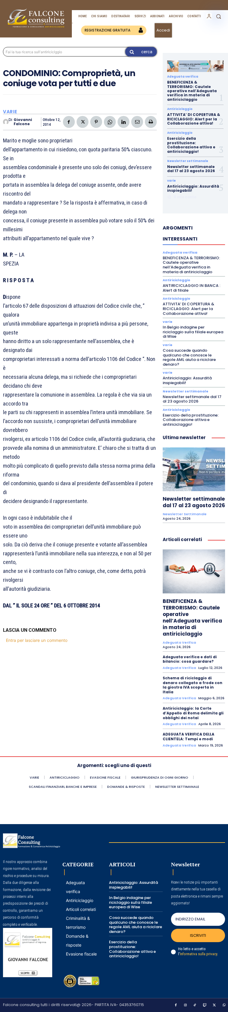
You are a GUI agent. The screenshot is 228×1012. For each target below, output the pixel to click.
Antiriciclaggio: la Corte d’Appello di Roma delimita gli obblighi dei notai (193, 713)
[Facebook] (69, 122)
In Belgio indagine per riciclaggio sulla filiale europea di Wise (193, 331)
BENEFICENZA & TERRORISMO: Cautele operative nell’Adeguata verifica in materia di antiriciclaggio (192, 91)
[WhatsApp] (110, 122)
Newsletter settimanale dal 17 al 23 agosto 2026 (191, 168)
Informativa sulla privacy (198, 954)
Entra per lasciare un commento (36, 640)
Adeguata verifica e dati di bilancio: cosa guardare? (190, 659)
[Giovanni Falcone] (6, 122)
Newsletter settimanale (187, 161)
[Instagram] (185, 1005)
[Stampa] (151, 122)
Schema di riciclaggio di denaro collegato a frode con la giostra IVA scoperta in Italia (192, 684)
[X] (82, 122)
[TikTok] (195, 1005)
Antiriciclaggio (179, 109)
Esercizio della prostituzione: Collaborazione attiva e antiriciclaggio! (191, 145)
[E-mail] (137, 122)
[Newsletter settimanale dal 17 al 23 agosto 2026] (194, 469)
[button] (218, 16)
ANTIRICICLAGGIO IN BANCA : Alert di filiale (191, 288)
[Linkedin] (123, 122)
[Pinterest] (96, 122)
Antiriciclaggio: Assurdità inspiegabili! (193, 188)
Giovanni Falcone (23, 122)
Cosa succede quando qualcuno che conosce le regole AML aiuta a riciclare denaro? (189, 357)
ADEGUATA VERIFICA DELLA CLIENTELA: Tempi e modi (188, 736)
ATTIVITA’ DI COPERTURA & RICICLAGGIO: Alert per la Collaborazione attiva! (193, 119)
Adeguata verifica (182, 76)
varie (10, 111)
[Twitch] (205, 1005)
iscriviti (198, 935)
